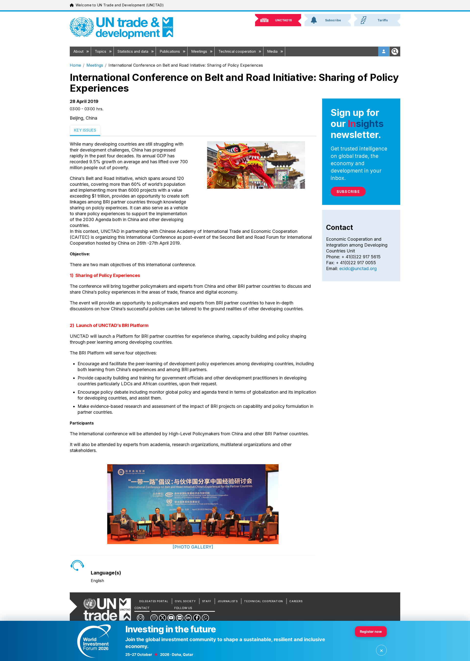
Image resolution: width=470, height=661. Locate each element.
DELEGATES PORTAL (153, 601)
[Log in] (383, 51)
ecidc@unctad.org (358, 268)
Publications (170, 51)
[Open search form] (394, 51)
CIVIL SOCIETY (185, 601)
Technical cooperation (237, 51)
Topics (101, 51)
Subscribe (348, 191)
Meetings (199, 51)
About (78, 51)
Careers (295, 601)
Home (75, 65)
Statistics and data (133, 51)
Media (273, 51)
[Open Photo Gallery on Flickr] (193, 504)
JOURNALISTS (228, 601)
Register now (371, 631)
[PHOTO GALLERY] (193, 546)
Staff (206, 601)
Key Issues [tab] (85, 130)
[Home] (121, 28)
